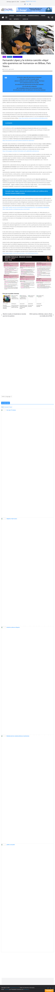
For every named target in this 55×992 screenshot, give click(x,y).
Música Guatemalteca (18, 56)
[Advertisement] (28, 981)
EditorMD (12, 69)
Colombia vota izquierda (39, 306)
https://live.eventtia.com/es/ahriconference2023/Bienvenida (33, 118)
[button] (19, 19)
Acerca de (25, 19)
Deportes (16, 19)
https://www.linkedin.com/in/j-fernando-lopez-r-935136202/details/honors (20, 253)
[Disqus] (27, 335)
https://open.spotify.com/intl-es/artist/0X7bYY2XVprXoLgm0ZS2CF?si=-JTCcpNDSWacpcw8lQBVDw (26, 207)
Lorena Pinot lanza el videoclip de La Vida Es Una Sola (15, 306)
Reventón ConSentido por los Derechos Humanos (6, 307)
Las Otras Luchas (21, 15)
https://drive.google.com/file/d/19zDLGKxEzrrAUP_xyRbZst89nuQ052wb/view (21, 151)
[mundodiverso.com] (3, 17)
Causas (4, 56)
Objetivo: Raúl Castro (31, 1)
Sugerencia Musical (33, 15)
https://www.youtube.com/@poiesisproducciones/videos (16, 209)
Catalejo (11, 15)
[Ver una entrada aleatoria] (52, 17)
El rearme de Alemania (30, 306)
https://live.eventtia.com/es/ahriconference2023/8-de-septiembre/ (18, 140)
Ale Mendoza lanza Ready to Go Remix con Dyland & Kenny (23, 307)
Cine (10, 19)
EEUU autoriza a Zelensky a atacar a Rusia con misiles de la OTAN (41, 315)
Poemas (43, 15)
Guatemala (10, 56)
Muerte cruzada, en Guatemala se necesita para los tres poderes (14, 315)
